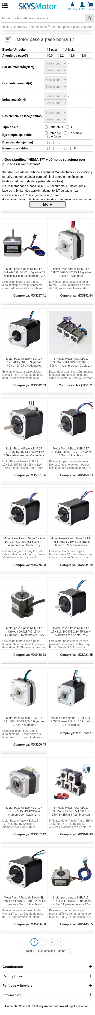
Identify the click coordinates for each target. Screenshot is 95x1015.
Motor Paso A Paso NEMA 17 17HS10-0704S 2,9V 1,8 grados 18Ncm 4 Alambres (71, 272)
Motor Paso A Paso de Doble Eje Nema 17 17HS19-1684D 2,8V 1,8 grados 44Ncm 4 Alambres (24, 901)
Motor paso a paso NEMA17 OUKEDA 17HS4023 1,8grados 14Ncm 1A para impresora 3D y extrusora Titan (71, 903)
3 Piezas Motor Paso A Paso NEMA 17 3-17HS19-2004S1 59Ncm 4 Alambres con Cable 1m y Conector (71, 364)
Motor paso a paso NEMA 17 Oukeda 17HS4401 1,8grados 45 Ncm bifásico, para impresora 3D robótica (24, 274)
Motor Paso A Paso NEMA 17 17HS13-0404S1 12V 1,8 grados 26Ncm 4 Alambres (71, 452)
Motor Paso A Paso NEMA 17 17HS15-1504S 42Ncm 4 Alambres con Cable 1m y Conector (24, 813)
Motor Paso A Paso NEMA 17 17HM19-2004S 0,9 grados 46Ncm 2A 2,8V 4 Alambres (24, 362)
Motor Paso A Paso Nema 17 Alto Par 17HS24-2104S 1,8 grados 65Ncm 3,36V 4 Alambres (71, 542)
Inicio (5, 27)
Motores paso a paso (65, 27)
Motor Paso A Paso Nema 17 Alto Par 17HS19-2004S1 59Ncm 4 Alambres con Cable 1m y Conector (24, 543)
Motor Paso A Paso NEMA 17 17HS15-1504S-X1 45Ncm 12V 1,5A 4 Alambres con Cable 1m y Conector (24, 454)
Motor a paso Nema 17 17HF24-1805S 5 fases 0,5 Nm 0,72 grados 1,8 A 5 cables (71, 721)
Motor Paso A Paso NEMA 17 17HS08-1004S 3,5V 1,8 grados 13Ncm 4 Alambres (24, 721)
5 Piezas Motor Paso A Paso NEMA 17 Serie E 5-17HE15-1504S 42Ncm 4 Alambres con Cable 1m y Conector (71, 813)
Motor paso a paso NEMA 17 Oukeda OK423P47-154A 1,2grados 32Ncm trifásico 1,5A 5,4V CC (24, 633)
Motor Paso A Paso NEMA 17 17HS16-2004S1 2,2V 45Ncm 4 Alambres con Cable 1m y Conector (71, 633)
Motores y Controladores (30, 27)
